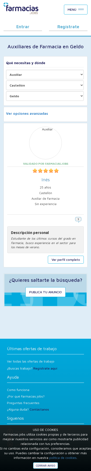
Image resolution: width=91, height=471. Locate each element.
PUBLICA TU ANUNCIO (45, 292)
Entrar (22, 26)
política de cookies (63, 458)
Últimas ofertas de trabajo (32, 348)
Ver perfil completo (66, 260)
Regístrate (68, 26)
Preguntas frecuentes (23, 403)
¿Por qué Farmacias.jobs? (26, 396)
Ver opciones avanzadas (27, 113)
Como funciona (18, 390)
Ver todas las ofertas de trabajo (30, 361)
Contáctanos (39, 409)
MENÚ (72, 9)
